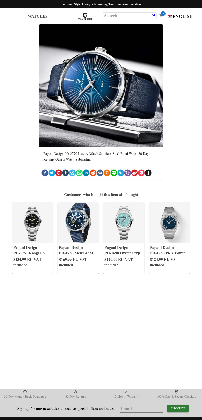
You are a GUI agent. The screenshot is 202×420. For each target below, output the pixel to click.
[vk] (100, 173)
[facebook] (44, 173)
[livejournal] (120, 173)
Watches (38, 16)
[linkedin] (86, 173)
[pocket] (141, 173)
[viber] (127, 173)
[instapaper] (148, 173)
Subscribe (178, 408)
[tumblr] (65, 173)
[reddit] (93, 173)
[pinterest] (58, 173)
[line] (113, 173)
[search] (154, 15)
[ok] (106, 173)
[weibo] (134, 173)
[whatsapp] (79, 173)
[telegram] (72, 173)
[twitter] (51, 173)
